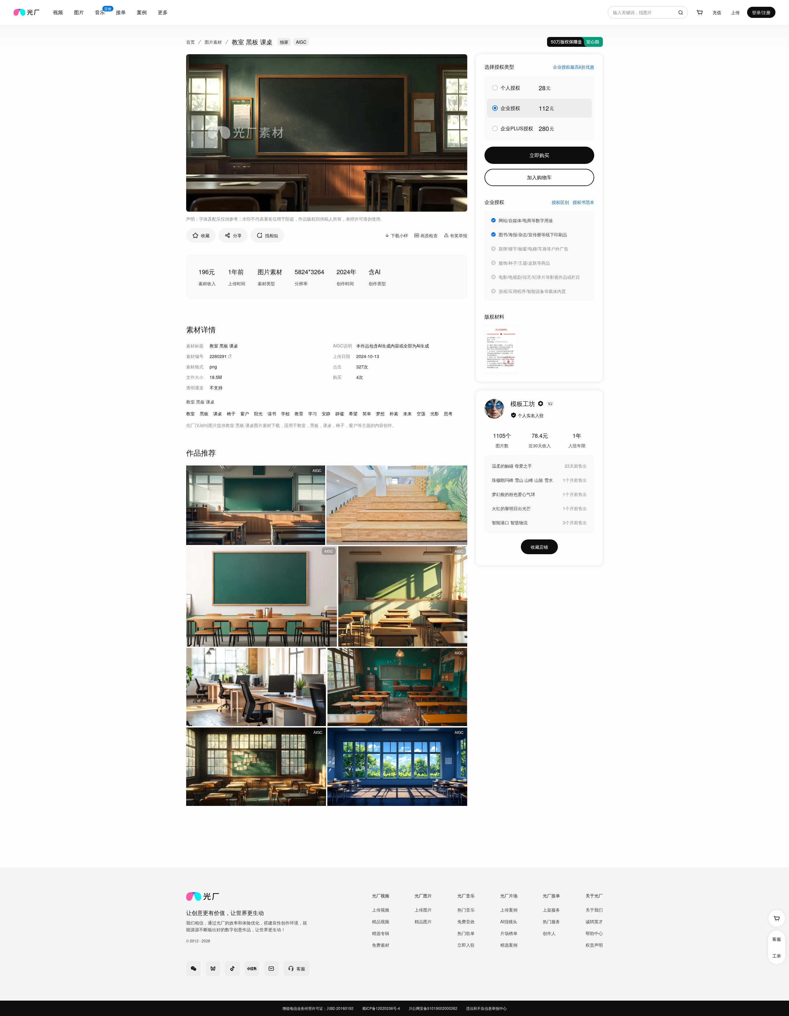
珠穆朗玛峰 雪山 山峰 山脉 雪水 (522, 480)
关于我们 (594, 910)
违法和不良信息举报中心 (486, 1008)
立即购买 (539, 155)
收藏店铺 (539, 547)
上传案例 (508, 910)
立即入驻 (466, 945)
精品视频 (380, 921)
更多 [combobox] (163, 12)
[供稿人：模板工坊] (494, 409)
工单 (776, 956)
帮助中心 (594, 933)
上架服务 (551, 910)
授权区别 (560, 202)
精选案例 (508, 945)
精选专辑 (380, 933)
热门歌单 (466, 933)
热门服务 (551, 921)
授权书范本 (583, 202)
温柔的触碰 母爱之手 (512, 466)
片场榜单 (508, 933)
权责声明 (594, 945)
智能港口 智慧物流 (510, 522)
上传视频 (380, 910)
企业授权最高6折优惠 (573, 67)
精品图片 (423, 921)
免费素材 (380, 945)
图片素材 (213, 42)
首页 (190, 42)
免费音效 (466, 921)
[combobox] (58, 12)
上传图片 (423, 910)
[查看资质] (513, 415)
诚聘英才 (594, 921)
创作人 (549, 933)
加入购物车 (539, 177)
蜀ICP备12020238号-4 (381, 1008)
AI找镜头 (508, 921)
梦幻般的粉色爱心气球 (513, 494)
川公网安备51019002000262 (433, 1008)
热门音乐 (466, 910)
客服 (776, 939)
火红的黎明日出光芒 (511, 508)
